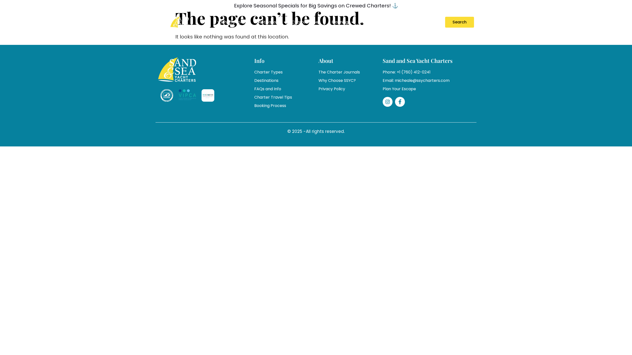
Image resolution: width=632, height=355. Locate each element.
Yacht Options (231, 22)
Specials (391, 22)
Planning (340, 22)
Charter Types (306, 22)
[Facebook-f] (400, 102)
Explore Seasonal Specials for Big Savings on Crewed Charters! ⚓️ (316, 5)
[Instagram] (388, 102)
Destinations (268, 22)
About (365, 22)
